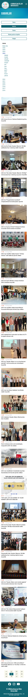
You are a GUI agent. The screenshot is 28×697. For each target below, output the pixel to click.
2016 (3, 90)
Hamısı (14, 22)
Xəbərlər (14, 26)
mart (5, 72)
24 (21, 671)
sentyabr (6, 60)
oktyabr (6, 59)
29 (6, 676)
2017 (3, 88)
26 (11, 674)
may (5, 68)
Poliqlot (14, 38)
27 (16, 674)
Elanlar (14, 30)
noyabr (6, 57)
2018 (3, 86)
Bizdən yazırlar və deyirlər (14, 34)
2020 (3, 83)
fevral (5, 73)
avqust (6, 62)
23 (16, 671)
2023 (3, 53)
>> (21, 676)
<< (6, 671)
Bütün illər (5, 46)
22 (11, 671)
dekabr (6, 55)
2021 (3, 81)
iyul (5, 64)
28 (21, 674)
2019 (3, 85)
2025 (3, 49)
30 (11, 676)
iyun (5, 66)
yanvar (6, 75)
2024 (3, 51)
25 (6, 674)
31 (16, 676)
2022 (3, 79)
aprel (5, 70)
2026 (3, 48)
